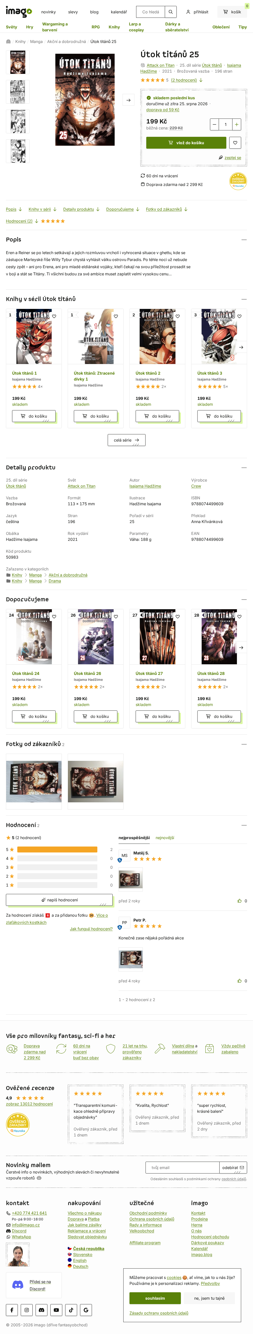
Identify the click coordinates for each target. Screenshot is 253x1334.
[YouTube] (56, 1310)
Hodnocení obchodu (210, 1236)
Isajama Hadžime (145, 486)
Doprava (76, 1218)
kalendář (119, 11)
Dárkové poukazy (207, 1242)
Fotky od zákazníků (164, 209)
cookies (174, 1277)
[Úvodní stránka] (8, 41)
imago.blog (201, 1254)
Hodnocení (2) (19, 221)
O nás (196, 1230)
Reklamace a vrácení (87, 1230)
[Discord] (41, 1310)
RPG (96, 26)
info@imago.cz (26, 1224)
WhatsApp (21, 1236)
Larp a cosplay (136, 26)
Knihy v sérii (40, 209)
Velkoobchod (141, 1230)
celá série (122, 440)
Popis (11, 209)
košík (239, 10)
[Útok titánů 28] (219, 668)
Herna (196, 1224)
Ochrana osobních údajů (151, 1218)
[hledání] (171, 12)
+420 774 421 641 (29, 1213)
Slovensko (82, 1254)
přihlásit (201, 11)
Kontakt (198, 1213)
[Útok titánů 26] (95, 668)
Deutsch (80, 1266)
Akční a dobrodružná (66, 41)
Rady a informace (145, 1224)
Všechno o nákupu (85, 1213)
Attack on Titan (160, 65)
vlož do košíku (190, 142)
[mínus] (214, 124)
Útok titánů (212, 65)
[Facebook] (12, 1310)
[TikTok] (71, 1310)
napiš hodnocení (62, 899)
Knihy (114, 26)
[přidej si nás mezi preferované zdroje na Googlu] (86, 1310)
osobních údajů (234, 1179)
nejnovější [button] (165, 837)
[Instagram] (27, 1310)
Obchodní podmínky (148, 1213)
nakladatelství (184, 1051)
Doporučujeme (120, 209)
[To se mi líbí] (240, 900)
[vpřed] (128, 100)
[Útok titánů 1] (34, 368)
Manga (36, 41)
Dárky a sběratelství (177, 26)
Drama (55, 580)
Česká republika (88, 1248)
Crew (196, 486)
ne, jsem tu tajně (209, 1298)
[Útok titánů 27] (157, 668)
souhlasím (155, 1298)
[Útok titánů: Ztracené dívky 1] (95, 368)
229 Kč (176, 127)
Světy (11, 26)
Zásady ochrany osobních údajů (158, 1313)
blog (94, 11)
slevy (73, 11)
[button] (126, 239)
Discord (19, 1230)
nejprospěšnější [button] (134, 837)
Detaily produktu (78, 209)
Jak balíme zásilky (85, 1224)
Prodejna (199, 1218)
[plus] (236, 124)
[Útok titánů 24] (34, 668)
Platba (94, 1218)
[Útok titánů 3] (219, 368)
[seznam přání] (235, 143)
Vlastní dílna (183, 1045)
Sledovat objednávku (87, 1236)
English (79, 1260)
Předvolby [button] (210, 1283)
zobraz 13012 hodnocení (29, 1103)
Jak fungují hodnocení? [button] (91, 928)
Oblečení (221, 26)
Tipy (242, 26)
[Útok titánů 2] (157, 368)
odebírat (230, 1167)
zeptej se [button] (233, 157)
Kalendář (199, 1248)
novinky (48, 11)
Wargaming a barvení (55, 26)
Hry (29, 26)
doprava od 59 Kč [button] (162, 109)
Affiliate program (145, 1242)
